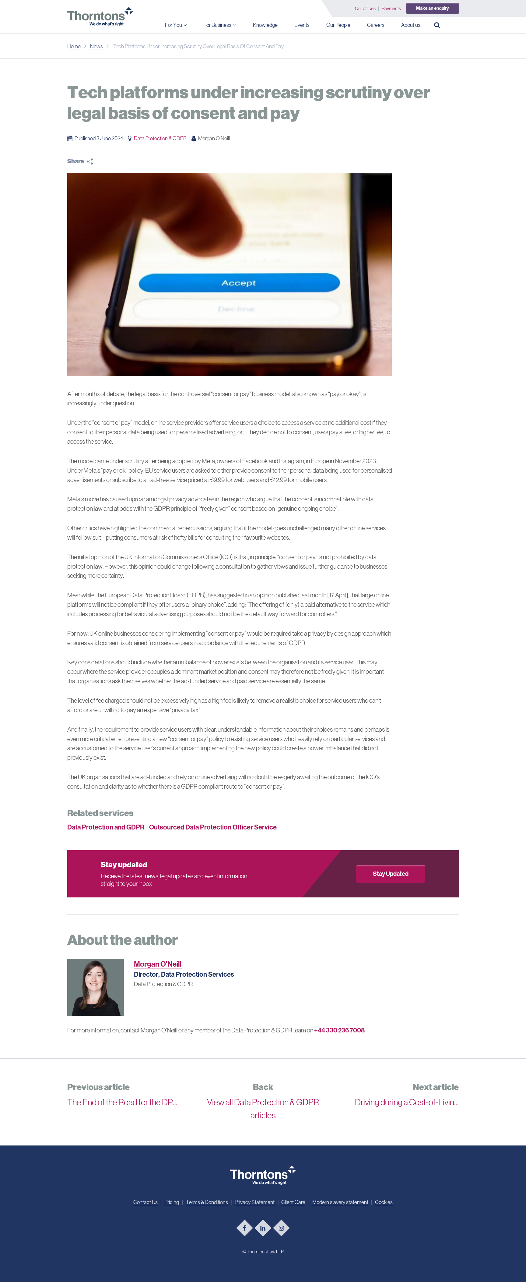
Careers (375, 25)
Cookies (384, 1202)
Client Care (293, 1202)
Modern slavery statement (340, 1202)
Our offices (365, 8)
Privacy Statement (255, 1202)
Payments (391, 8)
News (96, 46)
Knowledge (265, 25)
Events (302, 25)
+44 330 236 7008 (339, 1030)
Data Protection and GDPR (105, 827)
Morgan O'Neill (158, 964)
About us (410, 25)
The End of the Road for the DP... (122, 1102)
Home (74, 46)
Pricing (171, 1202)
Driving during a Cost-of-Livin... (407, 1102)
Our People (338, 25)
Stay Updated (391, 873)
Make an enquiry (432, 8)
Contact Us (145, 1202)
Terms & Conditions (207, 1202)
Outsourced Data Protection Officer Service (213, 827)
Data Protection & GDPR (160, 138)
